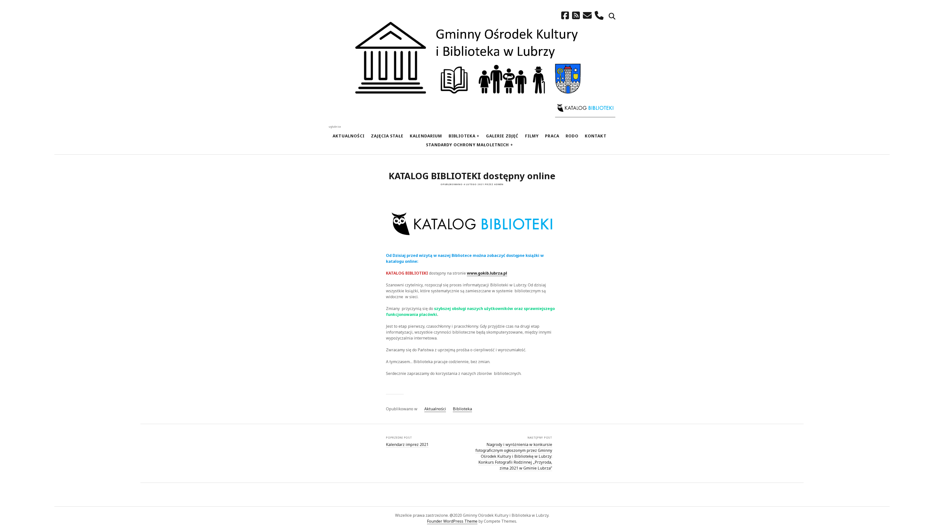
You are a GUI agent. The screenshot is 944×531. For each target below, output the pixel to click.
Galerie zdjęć (502, 136)
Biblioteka (462, 136)
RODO (572, 136)
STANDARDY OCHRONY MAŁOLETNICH (467, 145)
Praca (552, 136)
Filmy (532, 136)
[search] (612, 16)
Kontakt (595, 136)
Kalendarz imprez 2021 (407, 444)
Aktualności (349, 136)
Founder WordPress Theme (452, 521)
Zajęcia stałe (387, 136)
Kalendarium (426, 136)
